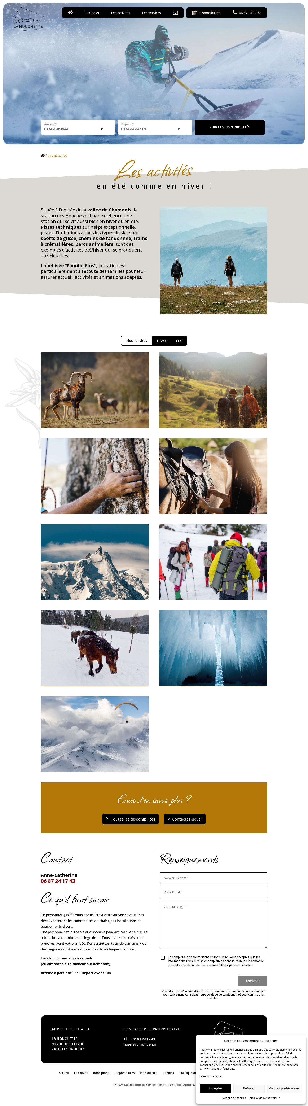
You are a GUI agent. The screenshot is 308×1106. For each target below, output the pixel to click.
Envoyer (252, 981)
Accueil (64, 1073)
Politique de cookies (234, 1098)
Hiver (161, 340)
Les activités (120, 12)
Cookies (168, 1073)
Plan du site (148, 1073)
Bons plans (101, 1073)
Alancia (188, 1085)
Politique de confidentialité (264, 1098)
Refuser (249, 1088)
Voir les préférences (284, 1088)
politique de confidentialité (224, 994)
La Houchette (134, 1085)
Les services (151, 12)
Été (179, 340)
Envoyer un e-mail (140, 1045)
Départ (127, 124)
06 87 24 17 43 (58, 880)
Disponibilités (125, 1073)
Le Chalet (92, 12)
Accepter (215, 1088)
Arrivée (50, 124)
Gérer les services (211, 1076)
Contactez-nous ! (187, 819)
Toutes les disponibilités (133, 819)
